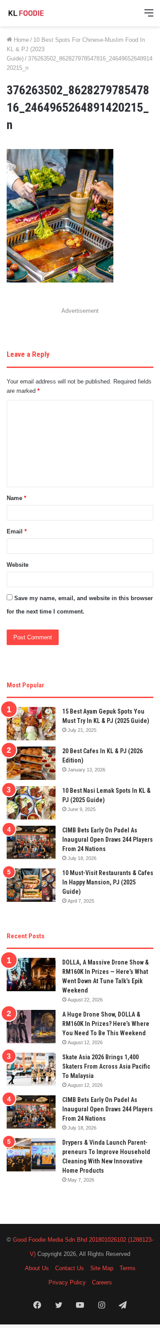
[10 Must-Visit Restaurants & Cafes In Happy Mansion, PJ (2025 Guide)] (31, 885)
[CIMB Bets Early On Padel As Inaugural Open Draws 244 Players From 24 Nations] (31, 842)
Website (17, 564)
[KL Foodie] (42, 13)
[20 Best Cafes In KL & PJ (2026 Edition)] (31, 763)
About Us (37, 1268)
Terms (128, 1268)
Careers (102, 1282)
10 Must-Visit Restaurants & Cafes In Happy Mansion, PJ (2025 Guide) (107, 882)
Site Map (101, 1268)
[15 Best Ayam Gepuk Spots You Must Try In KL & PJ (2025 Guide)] (31, 723)
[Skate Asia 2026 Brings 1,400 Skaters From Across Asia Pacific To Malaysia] (31, 1069)
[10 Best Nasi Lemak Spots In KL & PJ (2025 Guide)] (31, 802)
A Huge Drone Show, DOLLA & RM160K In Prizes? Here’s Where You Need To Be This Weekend (105, 1024)
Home (20, 39)
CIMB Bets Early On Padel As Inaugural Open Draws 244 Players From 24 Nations (107, 839)
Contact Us (69, 1268)
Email (17, 531)
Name (16, 498)
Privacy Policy (67, 1282)
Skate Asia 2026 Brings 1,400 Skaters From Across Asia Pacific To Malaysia (106, 1066)
